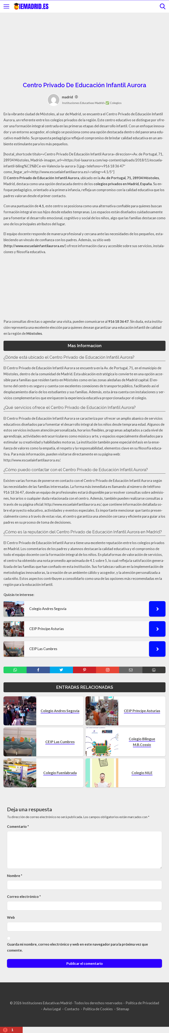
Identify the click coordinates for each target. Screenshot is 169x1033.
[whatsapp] (15, 670)
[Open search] (162, 6)
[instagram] (107, 670)
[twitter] (61, 670)
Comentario (18, 826)
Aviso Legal (52, 1009)
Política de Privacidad (142, 1003)
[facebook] (38, 670)
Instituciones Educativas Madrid (83, 103)
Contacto (72, 1009)
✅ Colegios (114, 103)
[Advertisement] (84, 47)
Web (11, 917)
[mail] (130, 670)
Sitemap (122, 1009)
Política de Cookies (98, 1009)
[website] (76, 97)
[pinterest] (84, 670)
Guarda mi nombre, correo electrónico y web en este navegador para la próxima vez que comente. (77, 947)
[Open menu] (6, 6)
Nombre (14, 875)
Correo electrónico (24, 896)
